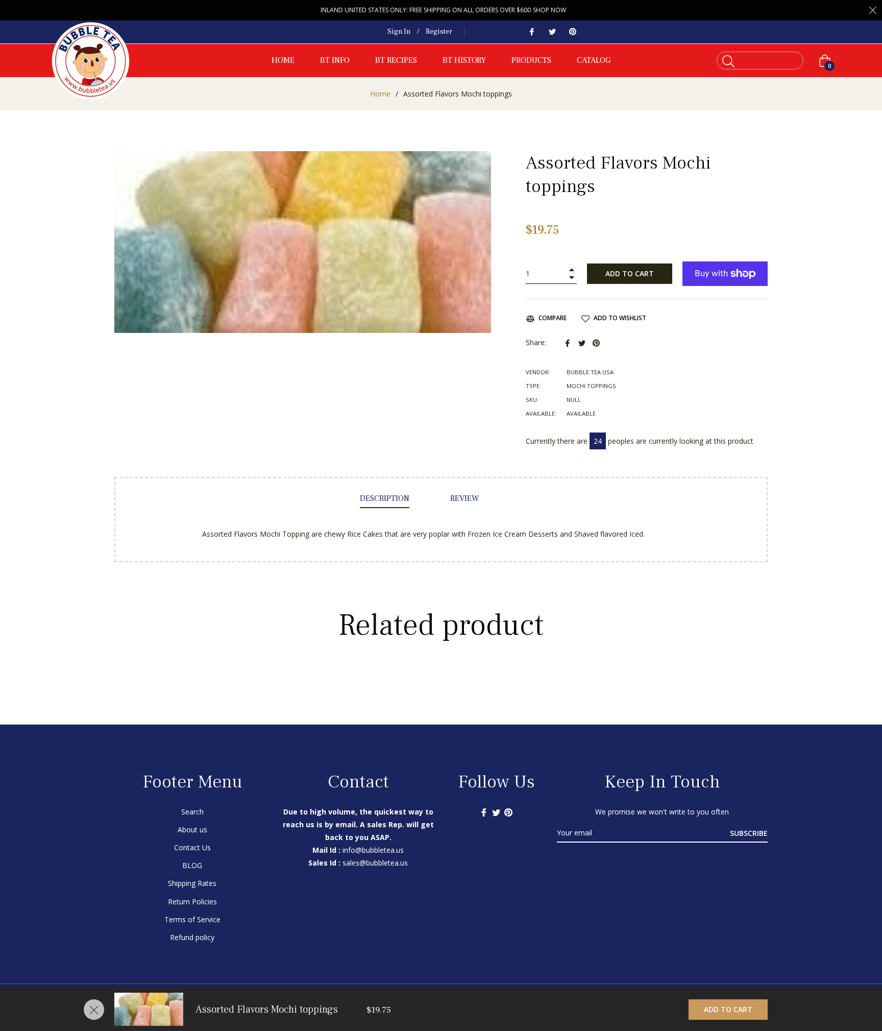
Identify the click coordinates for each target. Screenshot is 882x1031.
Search (192, 812)
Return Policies (192, 901)
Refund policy (192, 937)
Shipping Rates (192, 883)
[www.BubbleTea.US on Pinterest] (572, 31)
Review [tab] (465, 498)
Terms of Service (192, 919)
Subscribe (749, 833)
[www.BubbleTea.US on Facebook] (531, 31)
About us (192, 829)
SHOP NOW (549, 10)
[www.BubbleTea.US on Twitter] (552, 31)
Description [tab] (384, 498)
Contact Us (192, 847)
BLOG (192, 865)
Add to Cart (728, 1009)
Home (380, 94)
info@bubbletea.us (373, 850)
